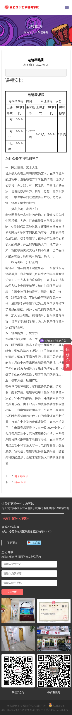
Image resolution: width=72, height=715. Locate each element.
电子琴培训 (21, 476)
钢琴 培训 (20, 482)
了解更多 (12, 542)
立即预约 (12, 591)
